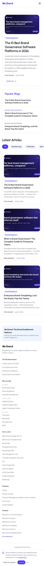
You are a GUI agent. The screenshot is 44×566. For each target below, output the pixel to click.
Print (3, 461)
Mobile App (6, 480)
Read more (10, 81)
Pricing (4, 490)
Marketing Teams (8, 401)
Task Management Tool (10, 454)
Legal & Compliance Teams (11, 408)
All (5, 147)
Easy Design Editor (8, 450)
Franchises (5, 415)
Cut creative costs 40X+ (10, 367)
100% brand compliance (10, 371)
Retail (4, 425)
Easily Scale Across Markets (11, 374)
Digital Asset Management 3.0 (12, 436)
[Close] (27, 562)
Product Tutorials (7, 494)
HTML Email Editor (8, 472)
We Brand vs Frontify (9, 522)
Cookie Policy (22, 557)
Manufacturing (16, 147)
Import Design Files (8, 465)
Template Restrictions (9, 447)
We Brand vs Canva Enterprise (12, 515)
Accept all (21, 562)
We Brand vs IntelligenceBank (11, 533)
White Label (6, 443)
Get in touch (6, 501)
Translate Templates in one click (12, 458)
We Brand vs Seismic (9, 529)
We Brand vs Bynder (8, 518)
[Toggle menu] (40, 3)
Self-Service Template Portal (11, 440)
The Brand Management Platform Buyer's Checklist (19, 497)
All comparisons (7, 536)
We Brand (7, 3)
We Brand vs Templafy (9, 525)
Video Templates (7, 469)
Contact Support (7, 505)
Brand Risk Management (10, 395)
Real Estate (30, 147)
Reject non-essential (9, 562)
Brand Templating (8, 391)
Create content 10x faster (10, 364)
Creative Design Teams (10, 405)
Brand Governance (8, 388)
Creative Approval (8, 476)
